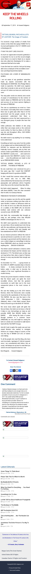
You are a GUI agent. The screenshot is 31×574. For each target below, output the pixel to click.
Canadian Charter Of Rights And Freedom (14, 558)
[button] (28, 4)
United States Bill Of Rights (10, 554)
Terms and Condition (15, 570)
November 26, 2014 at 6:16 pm (22, 414)
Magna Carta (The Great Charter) (12, 551)
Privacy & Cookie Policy (15, 568)
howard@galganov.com (15, 362)
